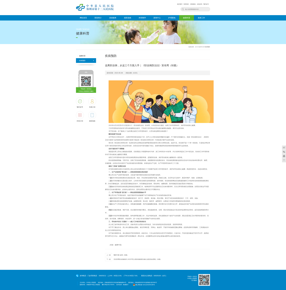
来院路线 (193, 4)
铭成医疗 (125, 284)
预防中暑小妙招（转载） (121, 255)
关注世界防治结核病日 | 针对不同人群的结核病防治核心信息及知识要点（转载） (138, 259)
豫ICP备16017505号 (108, 284)
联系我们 (186, 4)
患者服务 (112, 18)
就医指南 (127, 18)
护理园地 (171, 18)
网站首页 (83, 18)
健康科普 (186, 18)
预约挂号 (206, 4)
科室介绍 (80, 121)
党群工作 (201, 18)
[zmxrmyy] (284, 152)
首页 (196, 47)
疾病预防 (82, 60)
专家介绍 (92, 107)
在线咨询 (199, 4)
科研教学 (142, 18)
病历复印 (179, 4)
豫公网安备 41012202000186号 (145, 285)
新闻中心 (157, 18)
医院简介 (98, 18)
